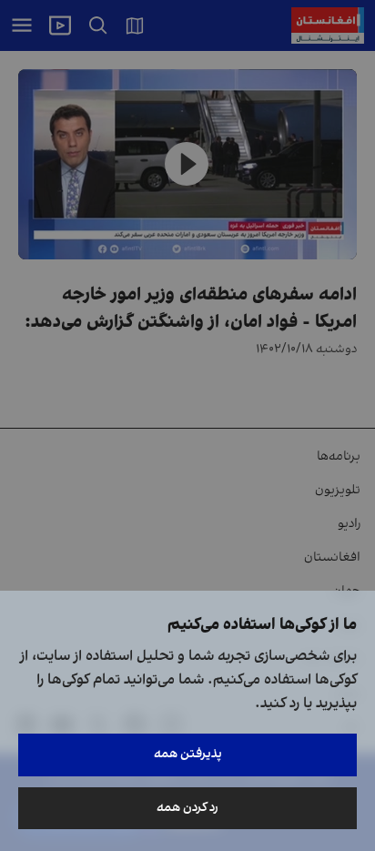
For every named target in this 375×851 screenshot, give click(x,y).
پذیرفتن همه (188, 754)
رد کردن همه (187, 807)
